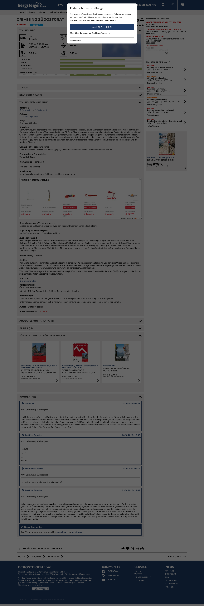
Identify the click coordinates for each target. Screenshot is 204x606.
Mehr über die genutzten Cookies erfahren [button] (88, 33)
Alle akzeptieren (102, 27)
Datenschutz (75, 40)
